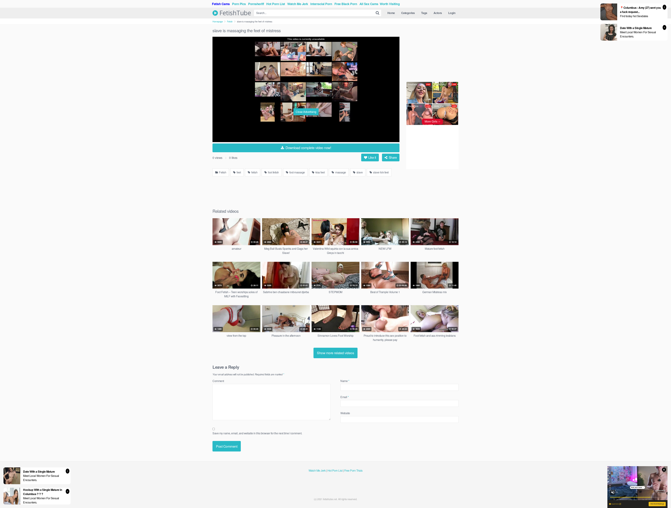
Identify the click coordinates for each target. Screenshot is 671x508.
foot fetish (273, 172)
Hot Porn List (334, 470)
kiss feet (320, 172)
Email (344, 397)
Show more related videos (335, 352)
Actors (438, 13)
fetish (254, 172)
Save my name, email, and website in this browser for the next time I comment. (257, 433)
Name (344, 381)
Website (345, 413)
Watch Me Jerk (317, 470)
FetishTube (234, 13)
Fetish (230, 21)
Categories (408, 13)
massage (340, 172)
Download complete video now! (308, 147)
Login (452, 13)
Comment (218, 381)
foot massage (297, 172)
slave (359, 172)
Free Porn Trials (353, 470)
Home (391, 13)
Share (392, 157)
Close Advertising (306, 112)
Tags (424, 13)
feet (238, 172)
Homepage (217, 21)
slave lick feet (381, 172)
